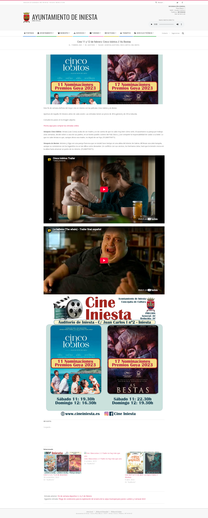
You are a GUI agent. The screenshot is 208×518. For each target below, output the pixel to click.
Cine (132, 45)
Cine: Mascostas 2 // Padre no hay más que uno (103, 459)
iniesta (136, 45)
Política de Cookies (116, 511)
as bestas (108, 45)
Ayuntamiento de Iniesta (64, 17)
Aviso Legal (90, 511)
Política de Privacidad (102, 511)
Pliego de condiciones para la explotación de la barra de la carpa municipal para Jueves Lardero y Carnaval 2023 (102, 499)
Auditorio (91, 45)
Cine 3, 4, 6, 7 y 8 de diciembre (55, 475)
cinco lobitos (125, 45)
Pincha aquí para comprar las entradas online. (61, 126)
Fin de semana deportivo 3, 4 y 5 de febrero (75, 496)
